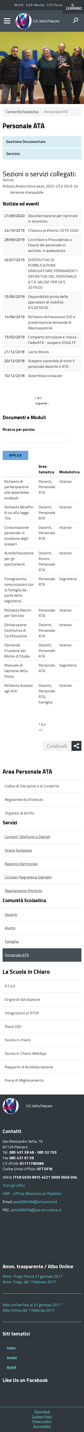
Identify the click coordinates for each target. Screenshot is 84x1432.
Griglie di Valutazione (22, 999)
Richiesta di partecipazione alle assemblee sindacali (16, 489)
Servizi (8, 180)
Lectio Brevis (38, 352)
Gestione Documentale (25, 141)
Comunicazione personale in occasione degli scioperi (16, 535)
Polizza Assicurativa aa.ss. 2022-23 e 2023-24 (40, 186)
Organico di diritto (19, 813)
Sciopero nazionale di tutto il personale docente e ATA (51, 363)
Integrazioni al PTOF (22, 1013)
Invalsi (12, 1357)
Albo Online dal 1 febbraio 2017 (29, 1310)
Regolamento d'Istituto (24, 799)
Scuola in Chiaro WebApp (26, 1053)
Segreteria (67, 579)
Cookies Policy (42, 1416)
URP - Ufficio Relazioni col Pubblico (32, 1193)
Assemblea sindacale (45, 376)
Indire (11, 1347)
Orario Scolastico (18, 850)
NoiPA (11, 1367)
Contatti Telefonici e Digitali (27, 837)
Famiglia (45, 702)
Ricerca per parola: (19, 429)
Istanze (65, 481)
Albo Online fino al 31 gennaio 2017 (32, 1305)
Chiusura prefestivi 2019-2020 (53, 230)
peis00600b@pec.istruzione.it (36, 1210)
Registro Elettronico (21, 864)
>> (40, 729)
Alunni (44, 558)
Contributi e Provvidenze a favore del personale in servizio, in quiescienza (50, 245)
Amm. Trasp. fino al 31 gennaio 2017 (32, 1276)
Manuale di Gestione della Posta (16, 670)
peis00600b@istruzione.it (35, 1202)
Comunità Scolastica (22, 112)
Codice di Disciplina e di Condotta (32, 786)
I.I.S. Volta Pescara (46, 21)
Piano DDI (13, 1026)
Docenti (45, 481)
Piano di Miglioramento (24, 1080)
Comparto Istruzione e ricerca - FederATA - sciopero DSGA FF (53, 339)
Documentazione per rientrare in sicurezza (53, 218)
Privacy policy (42, 1421)
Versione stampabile (27, 192)
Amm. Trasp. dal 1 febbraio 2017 (29, 1282)
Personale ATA (47, 489)
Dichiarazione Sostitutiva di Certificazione (15, 630)
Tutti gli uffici (14, 1185)
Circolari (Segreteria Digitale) (28, 877)
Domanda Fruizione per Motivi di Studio (17, 650)
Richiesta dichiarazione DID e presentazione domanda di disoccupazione (51, 322)
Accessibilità (42, 1426)
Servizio (13, 153)
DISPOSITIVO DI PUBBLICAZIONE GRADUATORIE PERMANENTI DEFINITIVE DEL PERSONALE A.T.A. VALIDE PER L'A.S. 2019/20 (53, 273)
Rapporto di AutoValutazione (29, 1067)
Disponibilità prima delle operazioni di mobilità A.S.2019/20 (48, 302)
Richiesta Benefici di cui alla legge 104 (18, 512)
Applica (15, 455)
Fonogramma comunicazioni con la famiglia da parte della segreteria (19, 590)
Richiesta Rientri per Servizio (17, 613)
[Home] (24, 21)
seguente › (42, 403)
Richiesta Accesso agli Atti (18, 688)
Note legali (42, 1411)
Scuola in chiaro (18, 1040)
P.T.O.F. (10, 986)
